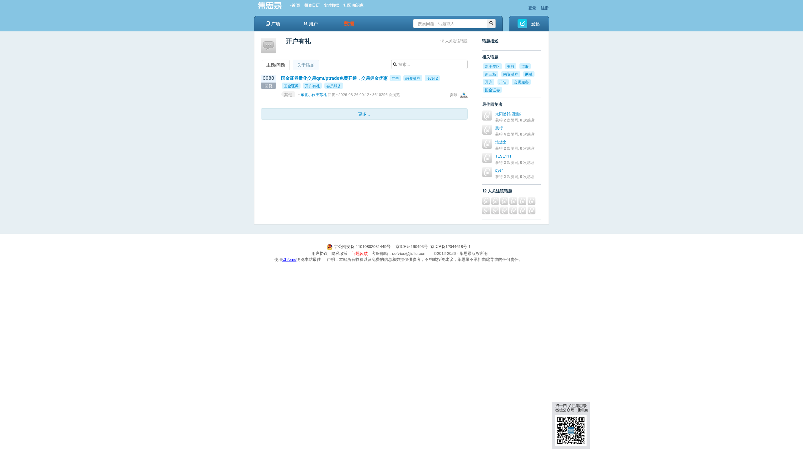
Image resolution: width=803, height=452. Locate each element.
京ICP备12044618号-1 (450, 246)
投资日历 (312, 5)
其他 (288, 94)
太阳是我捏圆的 (508, 113)
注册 (545, 8)
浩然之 (501, 141)
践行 (499, 127)
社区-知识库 (353, 5)
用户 (313, 23)
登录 (532, 8)
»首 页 (295, 5)
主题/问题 (275, 65)
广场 (275, 23)
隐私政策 (340, 253)
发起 (535, 23)
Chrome (289, 259)
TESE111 (503, 156)
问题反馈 (360, 253)
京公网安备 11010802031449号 (362, 246)
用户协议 (319, 253)
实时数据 (331, 5)
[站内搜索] (491, 23)
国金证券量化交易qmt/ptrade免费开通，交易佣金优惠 (334, 78)
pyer (499, 170)
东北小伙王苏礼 (313, 94)
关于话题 (306, 65)
